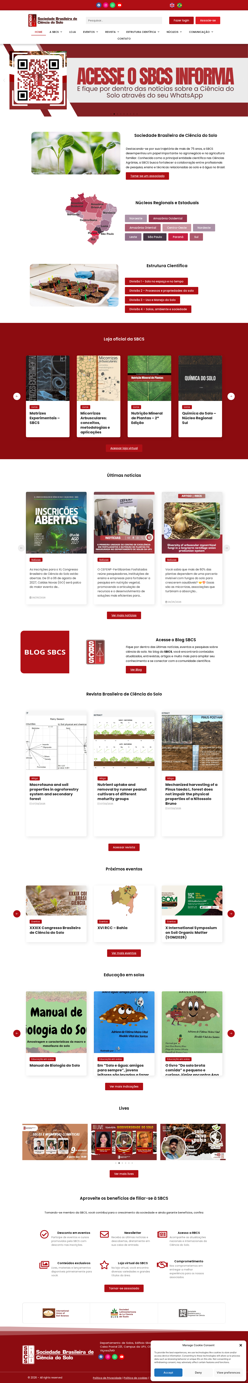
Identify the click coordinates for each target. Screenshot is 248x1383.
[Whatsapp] (112, 5)
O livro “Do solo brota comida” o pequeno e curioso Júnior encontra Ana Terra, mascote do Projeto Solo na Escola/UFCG (124, 1075)
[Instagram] (105, 5)
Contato (124, 38)
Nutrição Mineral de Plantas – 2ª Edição (96, 418)
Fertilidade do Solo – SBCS (199, 415)
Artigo (34, 778)
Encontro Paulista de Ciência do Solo (184, 930)
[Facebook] (98, 5)
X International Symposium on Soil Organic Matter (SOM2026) (123, 932)
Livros (34, 407)
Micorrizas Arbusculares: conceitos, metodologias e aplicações (44, 423)
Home (38, 32)
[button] (241, 1345)
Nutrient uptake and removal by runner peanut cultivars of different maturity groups (122, 791)
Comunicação (199, 32)
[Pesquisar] (165, 20)
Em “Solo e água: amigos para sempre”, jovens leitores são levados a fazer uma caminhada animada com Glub (55, 1075)
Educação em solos (42, 1059)
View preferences (228, 1372)
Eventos (89, 32)
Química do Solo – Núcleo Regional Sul (148, 418)
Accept (168, 1372)
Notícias (36, 559)
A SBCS (54, 32)
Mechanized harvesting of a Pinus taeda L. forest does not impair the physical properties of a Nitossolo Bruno (191, 794)
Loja (72, 32)
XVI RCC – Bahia (45, 927)
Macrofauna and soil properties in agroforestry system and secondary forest (54, 791)
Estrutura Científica (141, 32)
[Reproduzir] (55, 1142)
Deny (198, 1372)
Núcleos (172, 32)
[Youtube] (119, 5)
